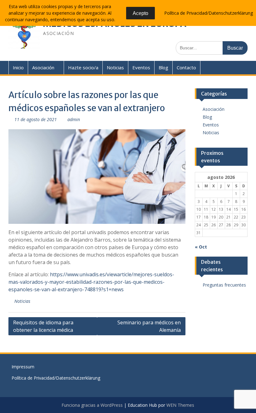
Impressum (23, 367)
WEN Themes (180, 405)
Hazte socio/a (83, 67)
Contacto (186, 67)
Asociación (43, 67)
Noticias (115, 67)
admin (73, 119)
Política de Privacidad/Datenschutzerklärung (56, 378)
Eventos (141, 67)
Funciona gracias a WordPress (92, 405)
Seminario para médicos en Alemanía (149, 326)
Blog (163, 67)
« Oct (201, 247)
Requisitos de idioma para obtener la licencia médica (43, 326)
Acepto (140, 13)
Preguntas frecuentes (224, 285)
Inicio (18, 67)
